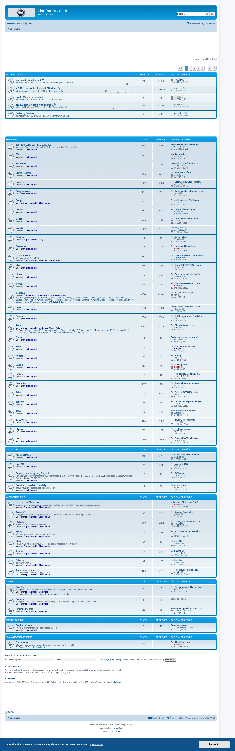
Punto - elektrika (68, 330)
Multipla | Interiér (63, 300)
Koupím (20, 599)
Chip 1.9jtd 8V (177, 551)
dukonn (117, 682)
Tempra (20, 401)
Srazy (19, 531)
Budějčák (178, 413)
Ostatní (66, 594)
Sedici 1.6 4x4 (180, 376)
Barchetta (21, 163)
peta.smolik (31, 149)
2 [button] (190, 68)
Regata (19, 355)
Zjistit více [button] (96, 744)
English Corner (14, 620)
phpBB (101, 725)
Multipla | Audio (98, 300)
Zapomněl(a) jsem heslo (109, 659)
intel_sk (177, 348)
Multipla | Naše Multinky (119, 300)
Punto (19, 325)
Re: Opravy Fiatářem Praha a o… (186, 438)
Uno (18, 438)
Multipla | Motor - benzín (36, 297)
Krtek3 (177, 327)
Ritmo (19, 346)
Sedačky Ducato (25, 113)
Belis (176, 466)
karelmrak (178, 440)
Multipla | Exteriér (81, 300)
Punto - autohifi (119, 330)
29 (128, 92)
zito (175, 394)
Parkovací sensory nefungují (184, 337)
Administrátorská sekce (19, 637)
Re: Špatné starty (179, 237)
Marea (19, 283)
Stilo (18, 392)
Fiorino (20, 237)
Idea (18, 265)
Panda (63, 91)
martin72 (22, 107)
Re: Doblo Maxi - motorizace (184, 218)
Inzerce (10, 582)
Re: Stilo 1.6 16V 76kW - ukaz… (186, 392)
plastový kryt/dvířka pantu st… (185, 163)
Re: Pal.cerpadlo (179, 365)
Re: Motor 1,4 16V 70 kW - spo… (186, 265)
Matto (52, 260)
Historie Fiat (177, 541)
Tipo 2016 (21, 420)
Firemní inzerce (24, 608)
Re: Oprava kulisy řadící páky (185, 383)
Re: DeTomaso (178, 473)
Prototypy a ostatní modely (31, 485)
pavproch (22, 91)
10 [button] (210, 68)
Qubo (19, 337)
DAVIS (176, 431)
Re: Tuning (176, 355)
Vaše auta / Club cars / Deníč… (185, 502)
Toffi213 (177, 422)
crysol (176, 202)
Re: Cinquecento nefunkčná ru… (187, 191)
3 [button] (194, 68)
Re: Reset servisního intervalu (185, 274)
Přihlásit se (12, 655)
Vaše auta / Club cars (27, 502)
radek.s (177, 514)
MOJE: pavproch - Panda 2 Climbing (36, 88)
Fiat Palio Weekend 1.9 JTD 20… (186, 307)
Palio (18, 307)
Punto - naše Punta (39, 332)
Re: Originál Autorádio (182, 512)
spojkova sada (178, 154)
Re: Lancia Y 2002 (179, 464)
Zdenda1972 (179, 165)
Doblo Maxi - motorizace (29, 97)
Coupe (19, 200)
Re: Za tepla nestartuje (182, 293)
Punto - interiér (85, 330)
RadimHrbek (179, 257)
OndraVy (178, 543)
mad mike (43, 260)
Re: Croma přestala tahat (183, 209)
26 (117, 92)
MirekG (177, 589)
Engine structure (179, 625)
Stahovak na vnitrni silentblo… (186, 144)
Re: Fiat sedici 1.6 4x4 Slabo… (185, 374)
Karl (175, 295)
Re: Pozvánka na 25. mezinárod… (187, 531)
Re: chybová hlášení (181, 429)
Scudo (19, 365)
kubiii (39, 295)
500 (17, 154)
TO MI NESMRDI (181, 611)
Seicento (21, 383)
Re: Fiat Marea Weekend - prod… (187, 283)
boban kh (178, 533)
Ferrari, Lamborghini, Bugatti (32, 473)
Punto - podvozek (49, 330)
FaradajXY (178, 553)
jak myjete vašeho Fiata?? (30, 80)
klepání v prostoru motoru (183, 411)
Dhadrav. (178, 309)
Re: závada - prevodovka (183, 420)
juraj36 (177, 193)
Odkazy (20, 560)
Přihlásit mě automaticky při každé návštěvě (141, 659)
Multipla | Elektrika (44, 300)
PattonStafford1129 (182, 627)
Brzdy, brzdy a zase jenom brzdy (34, 104)
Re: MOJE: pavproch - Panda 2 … (187, 316)
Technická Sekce (25, 570)
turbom (177, 487)
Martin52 (177, 457)
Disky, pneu (39, 594)
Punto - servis (82, 332)
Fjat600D (178, 80)
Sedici (19, 374)
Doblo (60, 100)
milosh (177, 248)
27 (121, 92)
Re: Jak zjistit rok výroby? (183, 346)
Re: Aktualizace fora (180, 642)
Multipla (20, 293)
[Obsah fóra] (22, 12)
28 (125, 92)
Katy (41, 240)
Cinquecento (23, 191)
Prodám (20, 587)
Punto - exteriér (102, 330)
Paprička (178, 239)
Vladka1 (177, 97)
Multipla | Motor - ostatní (85, 297)
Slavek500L (179, 156)
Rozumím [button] (214, 744)
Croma (19, 209)
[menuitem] (28, 24)
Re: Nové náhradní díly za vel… (186, 587)
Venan (21, 100)
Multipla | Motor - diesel (61, 297)
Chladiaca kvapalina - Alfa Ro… (186, 455)
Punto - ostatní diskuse (62, 332)
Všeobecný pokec (57, 82)
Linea (19, 274)
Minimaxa (30, 295)
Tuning (20, 551)
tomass (177, 104)
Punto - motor (32, 330)
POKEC (70, 82)
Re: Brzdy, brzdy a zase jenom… (186, 182)
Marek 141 (178, 276)
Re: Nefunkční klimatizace (183, 246)
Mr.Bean (22, 82)
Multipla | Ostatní (57, 302)
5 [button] (202, 68)
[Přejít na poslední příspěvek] (183, 80)
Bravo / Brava (23, 172)
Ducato (66, 116)
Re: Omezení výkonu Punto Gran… (188, 255)
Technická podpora (36, 647)
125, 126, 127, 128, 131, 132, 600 (33, 144)
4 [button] (198, 68)
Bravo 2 (63, 107)
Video (19, 541)
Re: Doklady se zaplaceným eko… (187, 401)
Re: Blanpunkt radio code (183, 325)
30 (132, 92)
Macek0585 (23, 116)
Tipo (18, 411)
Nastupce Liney (178, 485)
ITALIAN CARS (12, 450)
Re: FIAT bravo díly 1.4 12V (184, 172)
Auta (28, 594)
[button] (180, 68)
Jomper (177, 211)
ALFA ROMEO (23, 455)
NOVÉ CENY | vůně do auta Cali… (187, 608)
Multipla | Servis (40, 302)
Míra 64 (177, 572)
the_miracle (179, 339)
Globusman (44, 203)
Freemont (21, 246)
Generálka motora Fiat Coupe (185, 200)
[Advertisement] (111, 45)
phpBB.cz (118, 728)
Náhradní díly (53, 594)
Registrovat (29, 655)
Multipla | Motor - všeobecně (111, 297)
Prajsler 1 (178, 475)
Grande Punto (23, 255)
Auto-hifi (20, 512)
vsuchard (178, 147)
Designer (178, 267)
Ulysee (19, 429)
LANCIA (20, 464)
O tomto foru (23, 642)
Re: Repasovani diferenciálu (184, 570)
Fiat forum (53, 91)
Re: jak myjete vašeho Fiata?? (185, 522)
